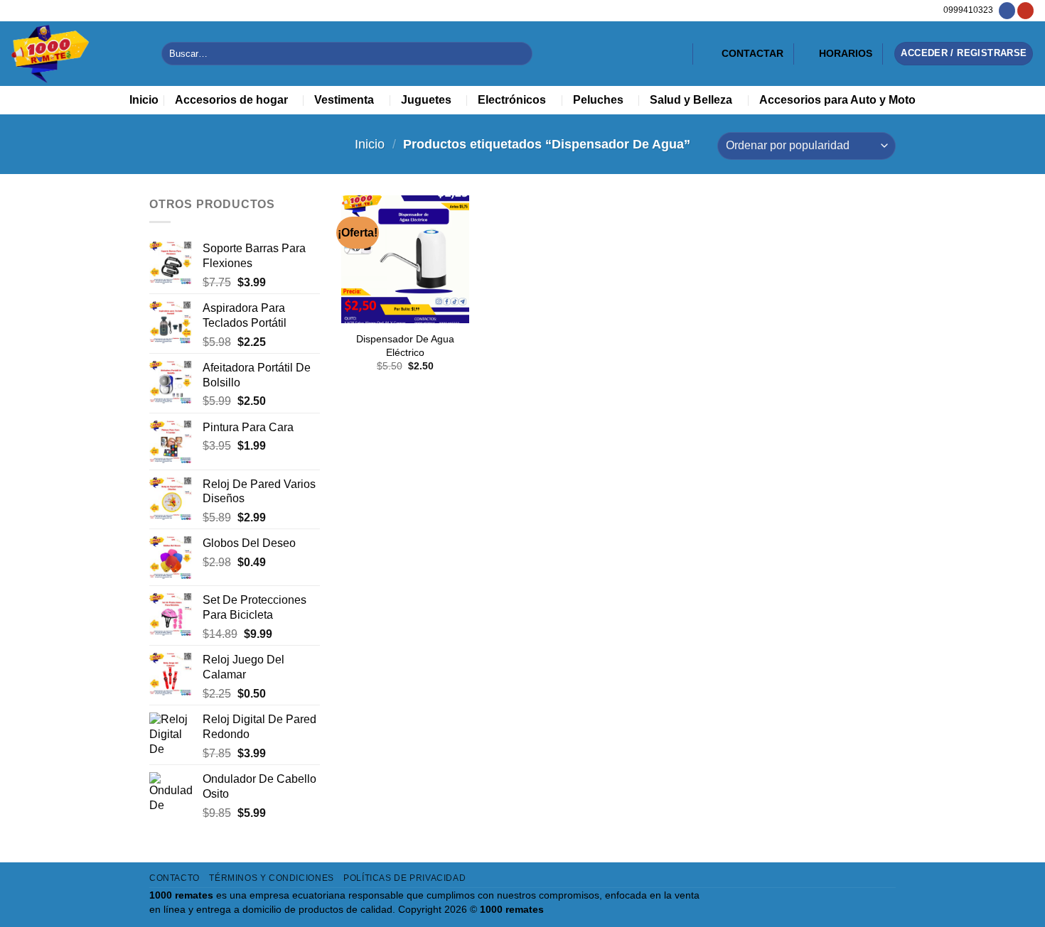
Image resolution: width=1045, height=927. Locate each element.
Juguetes (426, 100)
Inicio (144, 100)
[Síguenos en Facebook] (1007, 10)
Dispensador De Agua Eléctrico (405, 345)
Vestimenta (344, 100)
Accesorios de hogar (231, 100)
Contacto (174, 878)
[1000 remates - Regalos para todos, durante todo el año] (75, 53)
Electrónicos (512, 100)
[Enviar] (518, 53)
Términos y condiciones (271, 878)
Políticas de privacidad (404, 878)
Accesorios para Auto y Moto (837, 100)
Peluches (598, 100)
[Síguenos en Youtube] (1025, 10)
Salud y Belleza (691, 100)
